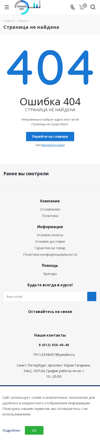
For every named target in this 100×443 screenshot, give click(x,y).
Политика (50, 215)
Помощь (50, 265)
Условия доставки (50, 241)
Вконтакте (43, 322)
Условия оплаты (50, 235)
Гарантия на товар (50, 247)
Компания (50, 201)
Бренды (50, 273)
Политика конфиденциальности (50, 254)
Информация (50, 226)
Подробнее (11, 430)
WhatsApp (54, 322)
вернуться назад (53, 145)
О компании (50, 209)
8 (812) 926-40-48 (54, 344)
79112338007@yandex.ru (54, 354)
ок (34, 430)
